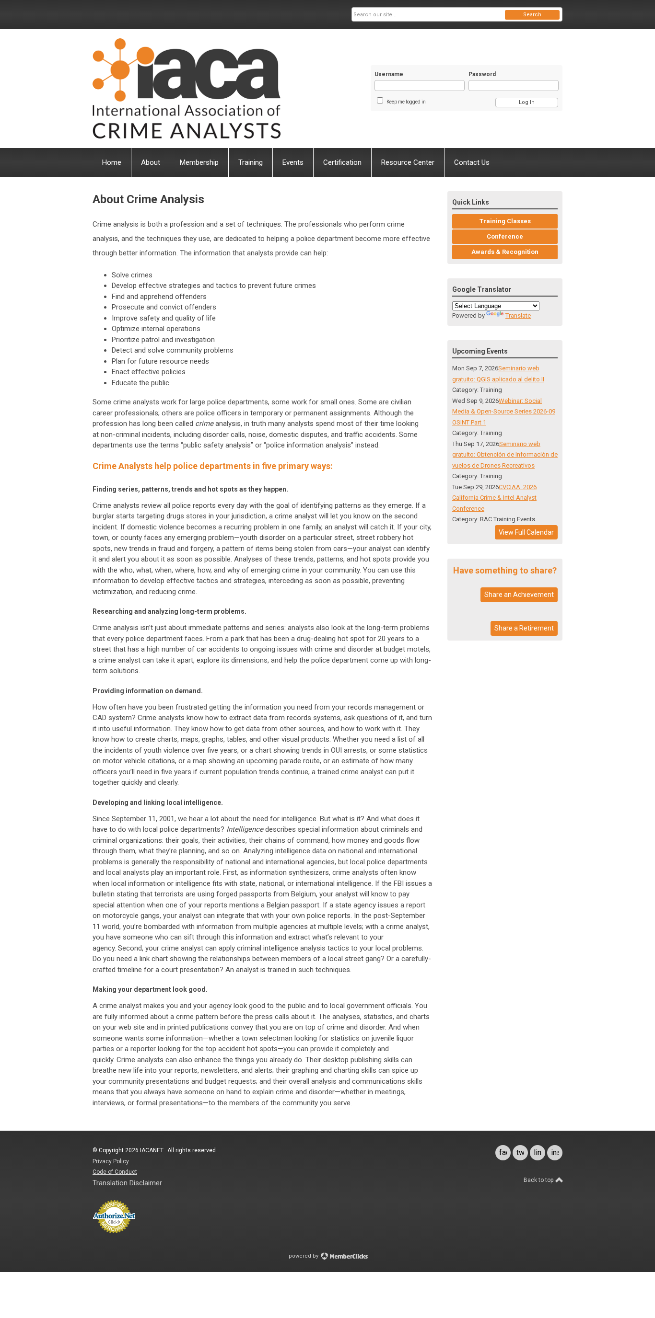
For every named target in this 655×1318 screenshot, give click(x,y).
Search (532, 14)
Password (482, 74)
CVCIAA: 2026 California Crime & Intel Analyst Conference (494, 497)
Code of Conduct (115, 1172)
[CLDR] (187, 88)
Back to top (539, 1180)
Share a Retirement (524, 628)
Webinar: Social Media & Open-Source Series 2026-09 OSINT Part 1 (503, 411)
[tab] (263, 745)
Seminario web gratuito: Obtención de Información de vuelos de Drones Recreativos (505, 454)
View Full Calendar (526, 532)
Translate (518, 315)
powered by (304, 1256)
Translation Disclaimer (127, 1183)
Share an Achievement (519, 594)
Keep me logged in (406, 101)
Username (388, 74)
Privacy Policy (111, 1161)
